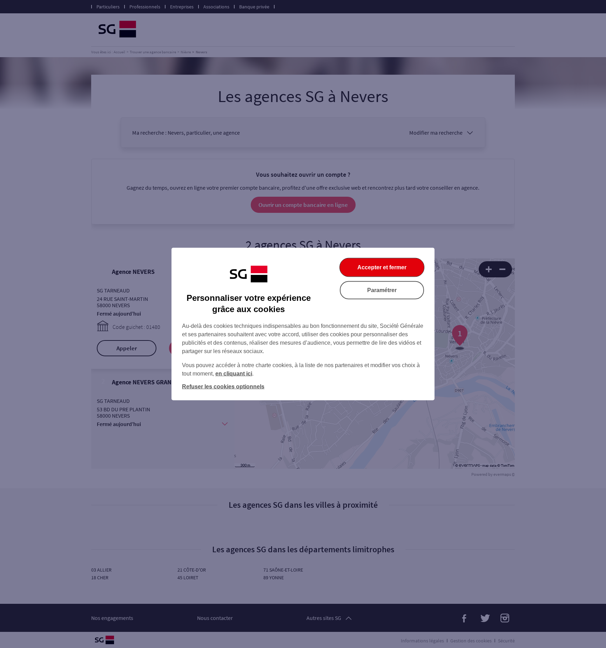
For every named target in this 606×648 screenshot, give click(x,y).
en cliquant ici (233, 374)
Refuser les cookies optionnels (223, 387)
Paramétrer (382, 290)
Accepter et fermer (381, 267)
